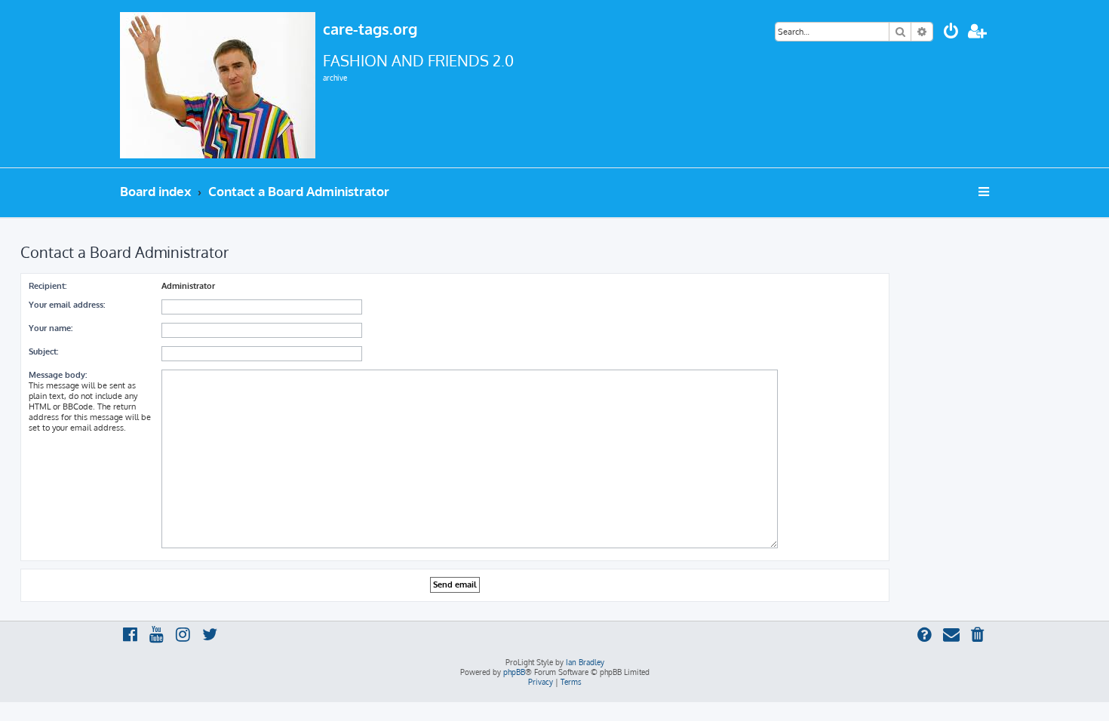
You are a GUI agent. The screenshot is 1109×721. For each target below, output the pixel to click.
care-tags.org (370, 28)
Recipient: (47, 286)
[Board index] (217, 84)
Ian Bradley (585, 662)
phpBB (514, 672)
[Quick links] (985, 191)
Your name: (50, 328)
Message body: (58, 375)
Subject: (43, 351)
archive (335, 77)
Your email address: (67, 304)
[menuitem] (951, 33)
